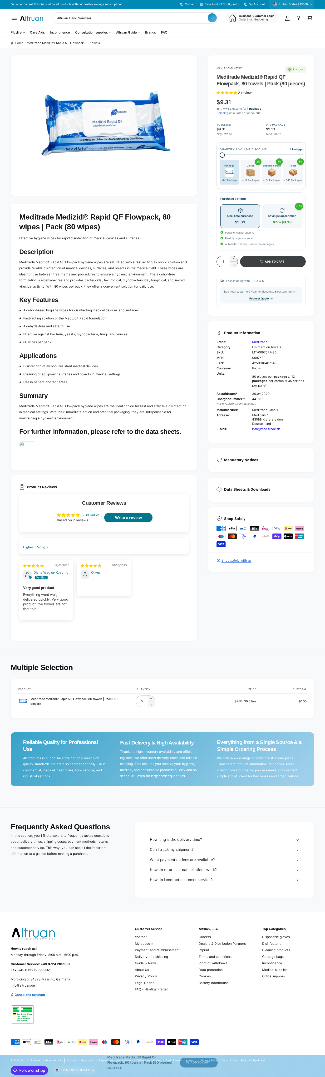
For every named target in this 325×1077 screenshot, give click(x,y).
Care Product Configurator (222, 4)
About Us (142, 970)
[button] (14, 18)
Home (19, 43)
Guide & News (145, 963)
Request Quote (259, 298)
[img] (33, 566)
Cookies (205, 976)
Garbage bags (273, 957)
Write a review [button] (128, 517)
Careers (205, 937)
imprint (204, 950)
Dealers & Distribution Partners (222, 943)
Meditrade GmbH (229, 67)
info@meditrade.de (266, 429)
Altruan (25, 1060)
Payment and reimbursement (157, 950)
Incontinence (272, 963)
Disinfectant (271, 943)
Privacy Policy (146, 976)
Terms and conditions (215, 957)
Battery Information (214, 983)
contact (141, 937)
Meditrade (259, 342)
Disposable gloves (276, 937)
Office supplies (273, 976)
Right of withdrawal (213, 963)
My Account (257, 4)
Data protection (211, 970)
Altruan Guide (126, 32)
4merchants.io (53, 1060)
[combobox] (135, 18)
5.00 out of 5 (92, 515)
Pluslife (16, 32)
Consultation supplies (91, 32)
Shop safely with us (236, 560)
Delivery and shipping (151, 957)
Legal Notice (144, 983)
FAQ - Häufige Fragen (151, 989)
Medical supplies (274, 970)
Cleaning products (276, 950)
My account (144, 943)
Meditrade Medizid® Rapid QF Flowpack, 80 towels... (64, 43)
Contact (190, 4)
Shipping (222, 113)
